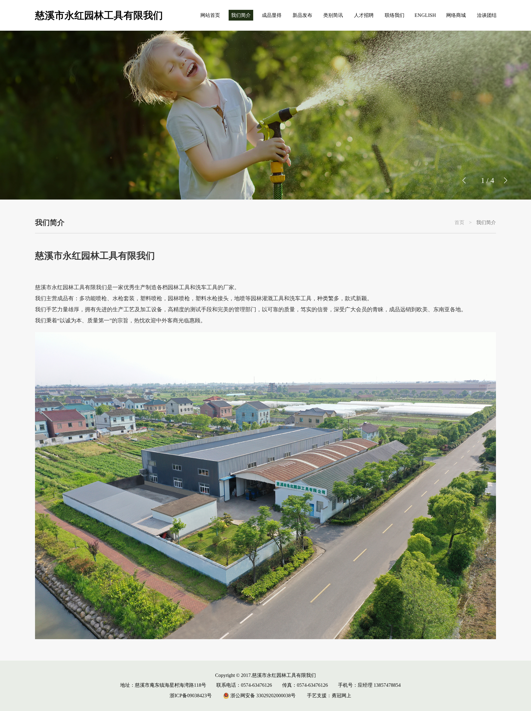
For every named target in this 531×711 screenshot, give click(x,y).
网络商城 (456, 15)
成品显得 (271, 15)
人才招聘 (364, 15)
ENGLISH (425, 15)
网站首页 (210, 15)
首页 (459, 222)
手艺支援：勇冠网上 (329, 695)
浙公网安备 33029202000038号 (262, 695)
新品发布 (302, 15)
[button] (505, 180)
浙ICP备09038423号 (191, 695)
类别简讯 (333, 15)
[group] (265, 115)
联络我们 (394, 15)
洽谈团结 (487, 15)
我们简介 (241, 15)
